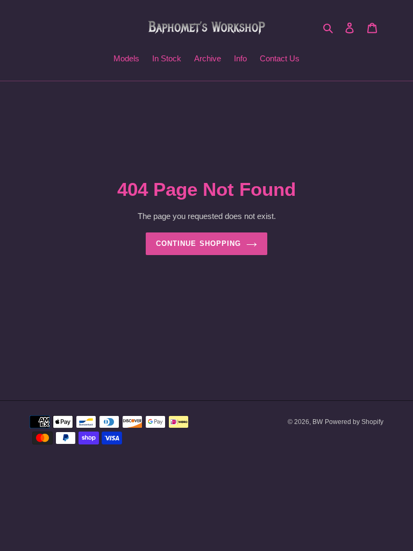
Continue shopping (198, 243)
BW (317, 422)
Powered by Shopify (354, 422)
